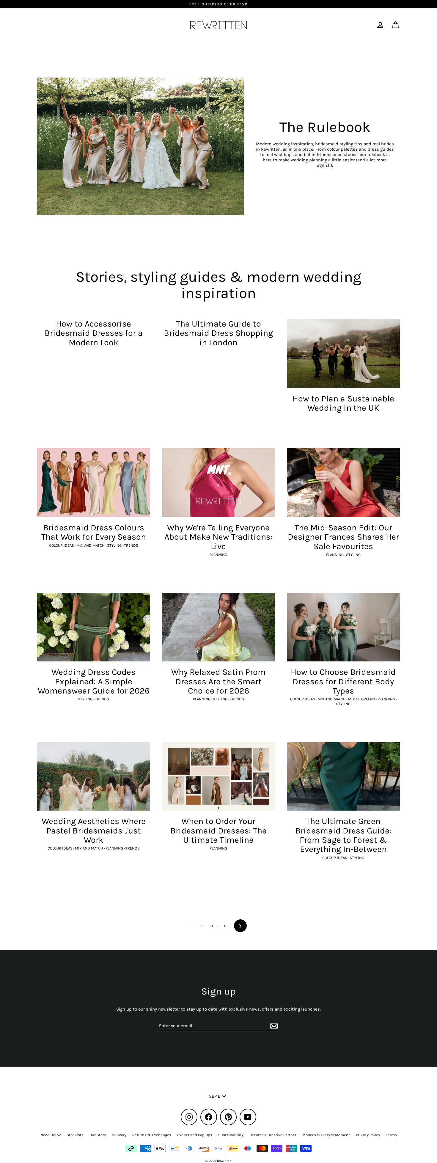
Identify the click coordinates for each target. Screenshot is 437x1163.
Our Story (97, 1135)
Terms (391, 1135)
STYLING (114, 545)
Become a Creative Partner (272, 1135)
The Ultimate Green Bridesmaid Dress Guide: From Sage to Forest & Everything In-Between (343, 835)
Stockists (75, 1135)
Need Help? (50, 1135)
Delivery (119, 1135)
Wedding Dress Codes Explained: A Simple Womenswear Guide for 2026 (94, 681)
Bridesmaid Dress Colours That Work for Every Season (93, 532)
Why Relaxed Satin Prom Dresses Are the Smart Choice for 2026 (218, 681)
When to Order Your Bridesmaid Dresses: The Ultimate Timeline (218, 830)
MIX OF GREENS (362, 699)
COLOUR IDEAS (62, 545)
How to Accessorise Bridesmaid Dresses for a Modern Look (94, 333)
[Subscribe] (273, 1026)
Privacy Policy (368, 1135)
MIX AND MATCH (91, 545)
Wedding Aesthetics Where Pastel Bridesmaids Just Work (94, 830)
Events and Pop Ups (194, 1135)
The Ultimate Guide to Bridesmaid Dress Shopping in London (218, 333)
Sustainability (230, 1135)
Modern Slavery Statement (326, 1135)
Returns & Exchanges (151, 1135)
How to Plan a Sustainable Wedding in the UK (343, 403)
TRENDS (131, 545)
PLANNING (218, 554)
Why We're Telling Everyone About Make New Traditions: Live (218, 537)
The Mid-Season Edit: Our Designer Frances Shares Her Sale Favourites (343, 537)
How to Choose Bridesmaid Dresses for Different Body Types (343, 681)
